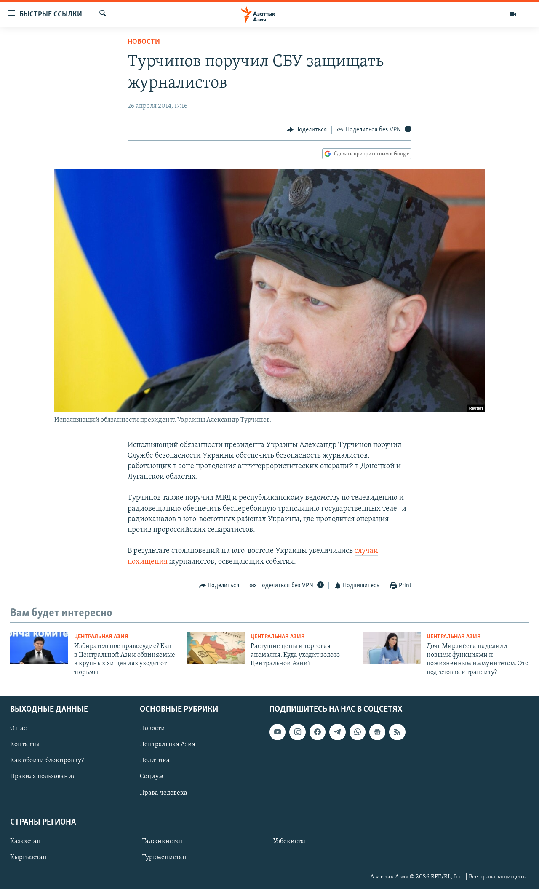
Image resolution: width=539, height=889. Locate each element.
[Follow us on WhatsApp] (358, 732)
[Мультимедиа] (513, 14)
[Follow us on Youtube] (278, 732)
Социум (151, 776)
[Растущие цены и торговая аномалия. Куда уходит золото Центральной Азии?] (216, 648)
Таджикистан (162, 841)
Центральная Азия (101, 637)
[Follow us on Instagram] (297, 732)
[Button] (307, 129)
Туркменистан (164, 857)
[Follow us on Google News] (377, 732)
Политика (155, 760)
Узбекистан (290, 841)
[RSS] (397, 732)
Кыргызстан (28, 857)
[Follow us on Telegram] (337, 732)
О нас (18, 728)
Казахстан (25, 841)
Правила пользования (43, 776)
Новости (144, 42)
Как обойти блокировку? (47, 760)
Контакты (25, 744)
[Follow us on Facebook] (318, 732)
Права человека (163, 792)
